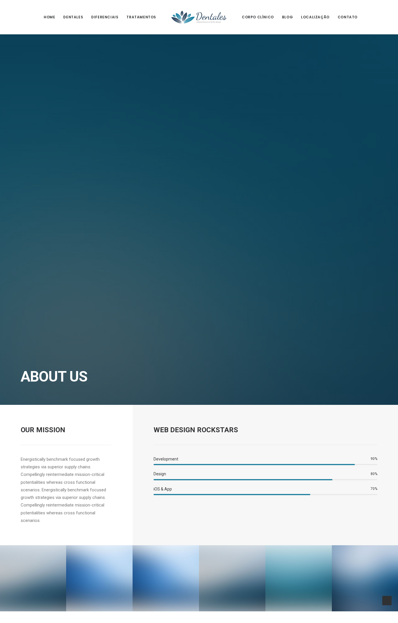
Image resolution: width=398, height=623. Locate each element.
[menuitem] (49, 17)
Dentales (73, 17)
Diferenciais (104, 17)
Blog (287, 17)
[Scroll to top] (387, 600)
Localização (315, 17)
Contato (348, 17)
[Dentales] (199, 17)
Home (49, 17)
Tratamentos (141, 17)
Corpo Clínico (258, 17)
